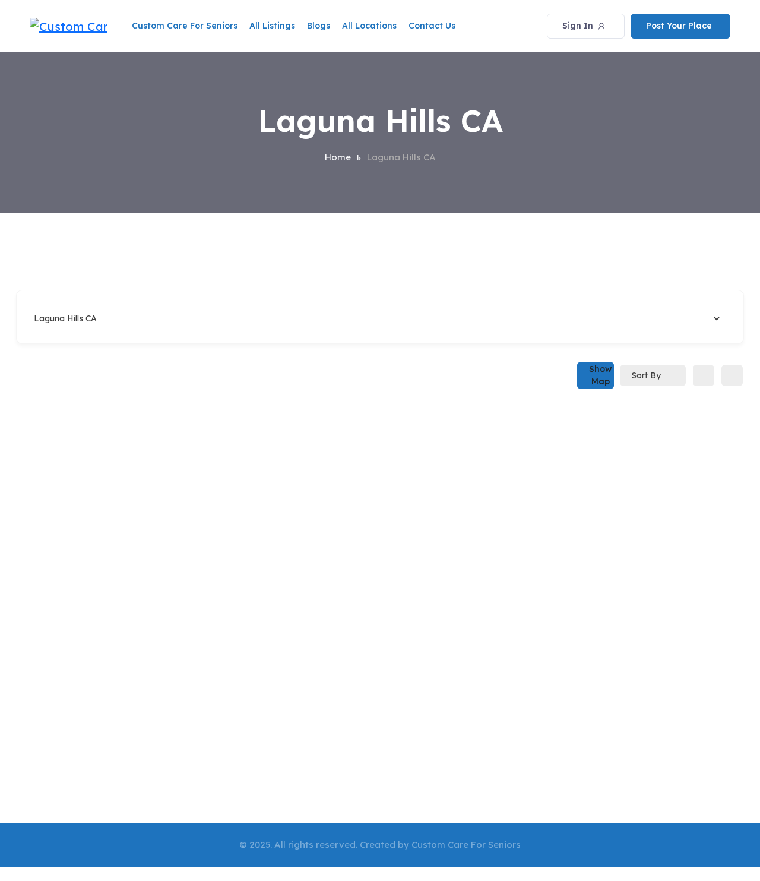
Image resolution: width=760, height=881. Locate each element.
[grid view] (703, 375)
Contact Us (431, 25)
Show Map (600, 375)
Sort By (646, 375)
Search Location (64, 318)
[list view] (732, 375)
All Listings (272, 25)
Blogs (318, 25)
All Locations (369, 25)
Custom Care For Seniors (185, 25)
